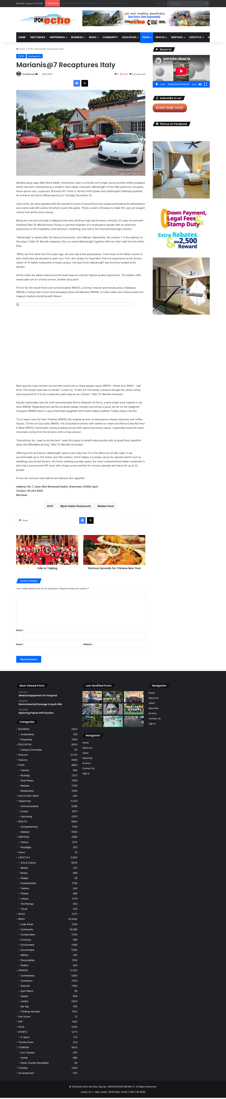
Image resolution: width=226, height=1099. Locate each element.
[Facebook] (76, 83)
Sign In (86, 773)
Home (22, 37)
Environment (27, 944)
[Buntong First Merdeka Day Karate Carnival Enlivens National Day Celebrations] (92, 696)
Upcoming (26, 816)
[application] (181, 71)
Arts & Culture (28, 862)
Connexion (26, 980)
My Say (25, 1006)
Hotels (24, 1057)
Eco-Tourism (28, 1052)
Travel (24, 908)
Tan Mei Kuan (28, 74)
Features (22, 760)
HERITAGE (177, 37)
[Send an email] (36, 74)
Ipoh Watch (27, 991)
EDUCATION (129, 37)
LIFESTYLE (195, 37)
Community (27, 929)
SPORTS (22, 1032)
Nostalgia (26, 847)
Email (20, 644)
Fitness (24, 893)
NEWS (92, 37)
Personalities (27, 960)
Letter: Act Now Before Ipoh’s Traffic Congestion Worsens (91, 3)
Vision (85, 753)
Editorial (25, 985)
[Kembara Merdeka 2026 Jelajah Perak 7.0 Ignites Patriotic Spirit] (134, 696)
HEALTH (160, 37)
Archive (86, 763)
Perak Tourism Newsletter (35, 1062)
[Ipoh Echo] (46, 20)
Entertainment (28, 883)
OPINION (213, 37)
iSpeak (24, 996)
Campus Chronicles (31, 749)
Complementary (29, 826)
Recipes (25, 785)
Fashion (25, 888)
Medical (25, 831)
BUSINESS (77, 37)
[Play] (157, 84)
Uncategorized (26, 1073)
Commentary (28, 975)
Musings (25, 775)
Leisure (24, 898)
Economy (26, 939)
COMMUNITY (110, 37)
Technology (27, 903)
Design (24, 878)
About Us (87, 747)
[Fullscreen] (205, 84)
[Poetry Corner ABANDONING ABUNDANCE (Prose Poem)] (113, 709)
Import (21, 852)
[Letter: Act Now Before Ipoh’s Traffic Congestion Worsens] (92, 709)
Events (24, 811)
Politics (24, 965)
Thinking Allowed (30, 1011)
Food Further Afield (28, 795)
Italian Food (106, 506)
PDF (20, 1021)
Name (20, 630)
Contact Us (88, 768)
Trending (22, 1068)
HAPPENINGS (57, 37)
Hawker (25, 770)
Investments (27, 734)
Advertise (87, 758)
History (25, 842)
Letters (24, 1001)
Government (27, 949)
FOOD (145, 37)
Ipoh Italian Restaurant (76, 506)
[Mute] (200, 84)
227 (51, 506)
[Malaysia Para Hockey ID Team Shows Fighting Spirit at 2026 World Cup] (134, 709)
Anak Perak (27, 924)
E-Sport (25, 1037)
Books (24, 872)
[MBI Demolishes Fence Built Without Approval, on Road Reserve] (92, 721)
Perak (21, 1026)
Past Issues (37, 37)
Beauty (24, 867)
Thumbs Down (26, 1042)
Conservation (28, 934)
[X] (84, 83)
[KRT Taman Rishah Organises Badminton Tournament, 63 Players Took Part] (113, 721)
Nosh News (27, 780)
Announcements (29, 806)
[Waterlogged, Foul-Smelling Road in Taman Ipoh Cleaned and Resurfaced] (134, 721)
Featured (23, 754)
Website (87, 644)
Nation (21, 914)
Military (25, 955)
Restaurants (34, 56)
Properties (26, 739)
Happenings (24, 801)
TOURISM (23, 1047)
